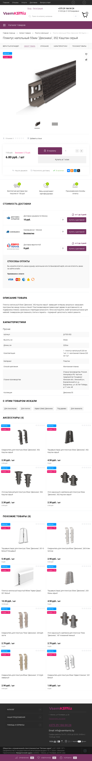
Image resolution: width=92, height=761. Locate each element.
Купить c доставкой (76, 220)
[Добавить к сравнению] (86, 59)
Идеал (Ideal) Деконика (44, 408)
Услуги (24, 2)
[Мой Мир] (75, 170)
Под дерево (61, 408)
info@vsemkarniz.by (64, 730)
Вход (29, 8)
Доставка (33, 2)
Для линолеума (10, 408)
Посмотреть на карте (57, 719)
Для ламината (76, 408)
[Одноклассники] (71, 170)
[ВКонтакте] (68, 170)
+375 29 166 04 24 (66, 8)
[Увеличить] (46, 85)
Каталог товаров (16, 25)
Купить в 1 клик (62, 159)
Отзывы (15, 2)
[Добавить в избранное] (86, 54)
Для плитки (25, 408)
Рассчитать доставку (41, 171)
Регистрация (38, 8)
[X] (78, 170)
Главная (6, 2)
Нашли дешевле (21, 171)
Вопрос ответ (45, 2)
